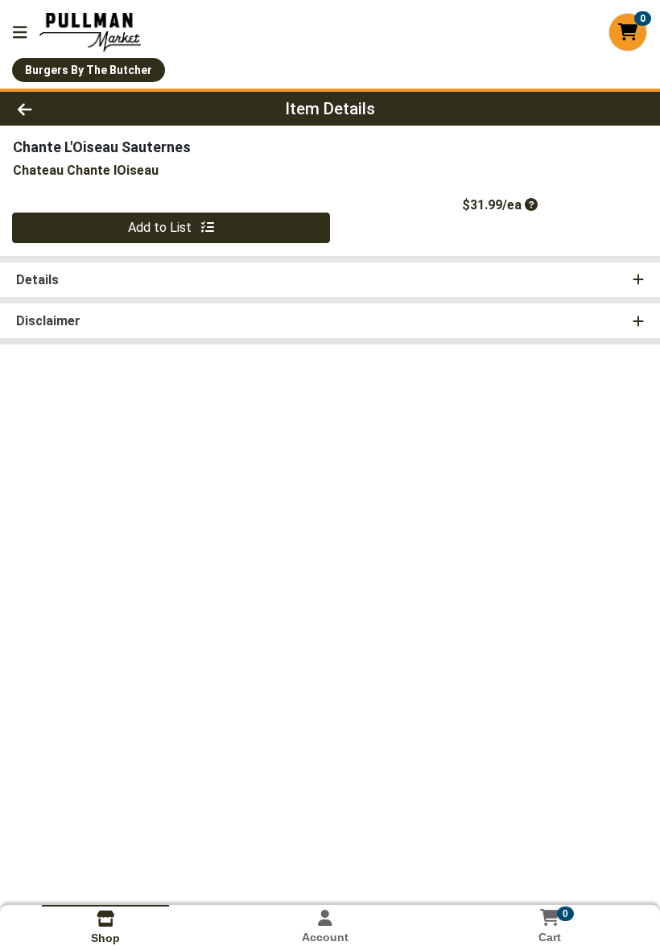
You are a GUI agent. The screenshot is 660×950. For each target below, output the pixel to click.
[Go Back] (92, 108)
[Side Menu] (20, 32)
